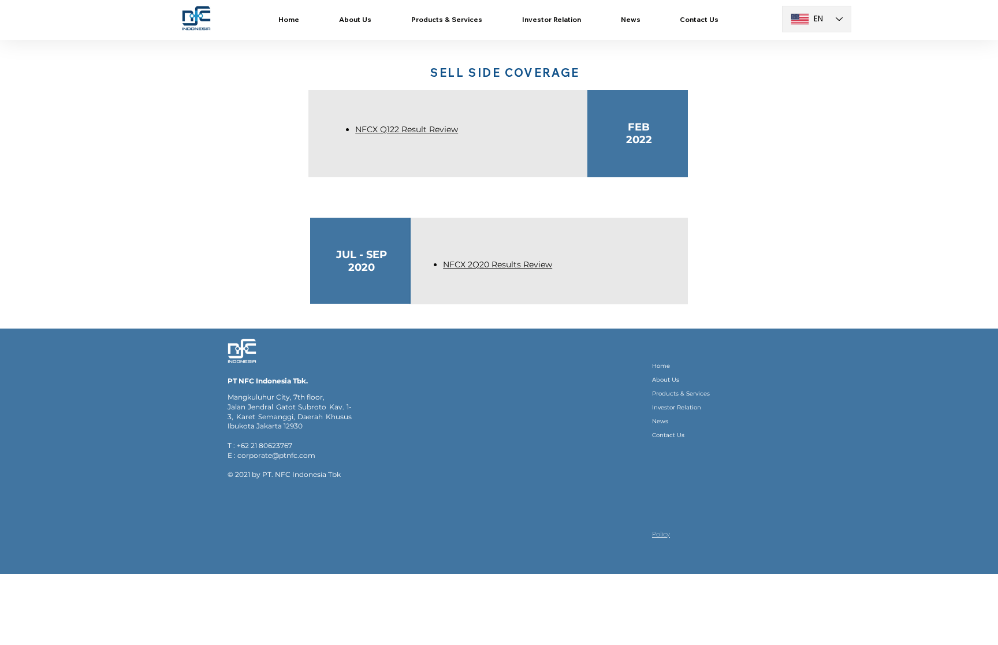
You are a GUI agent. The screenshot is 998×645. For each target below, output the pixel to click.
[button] (446, 19)
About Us (665, 379)
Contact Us (668, 435)
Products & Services (681, 393)
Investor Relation (676, 407)
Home (661, 366)
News (660, 421)
